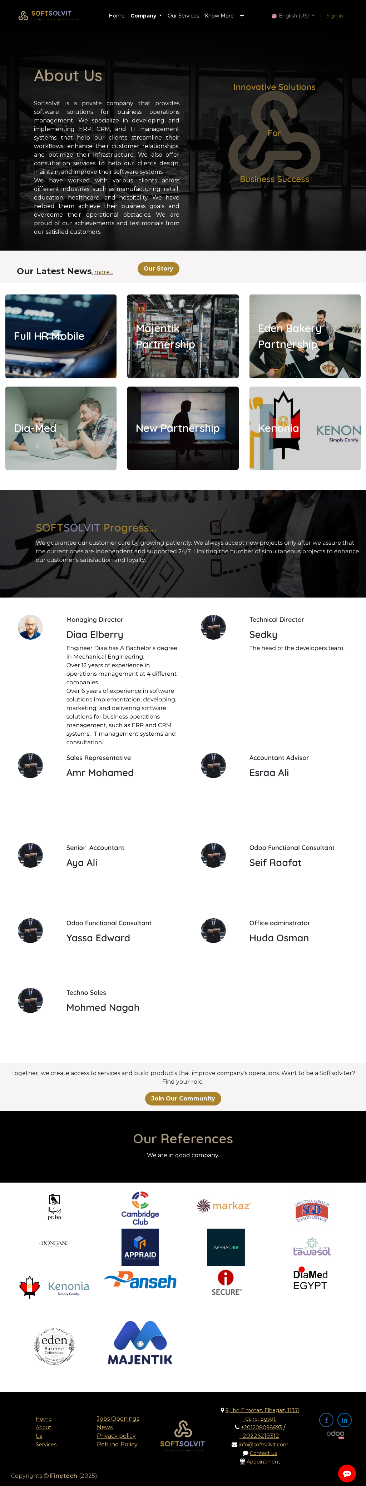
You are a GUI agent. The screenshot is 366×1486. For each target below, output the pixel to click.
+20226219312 (259, 1435)
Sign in (334, 15)
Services (46, 1444)
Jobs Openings (118, 1418)
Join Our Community (183, 1098)
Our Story (158, 268)
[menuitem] (117, 15)
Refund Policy (117, 1444)
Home (44, 1419)
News (105, 1427)
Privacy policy (116, 1435)
